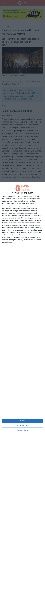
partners (14, 196)
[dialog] (22, 394)
